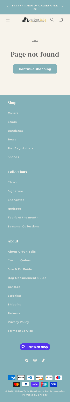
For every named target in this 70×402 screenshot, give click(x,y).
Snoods (13, 157)
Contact (14, 287)
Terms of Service (20, 331)
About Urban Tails (22, 251)
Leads (12, 122)
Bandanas (15, 130)
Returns (14, 313)
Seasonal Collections (23, 226)
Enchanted (16, 200)
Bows (12, 139)
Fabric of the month (23, 217)
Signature (15, 191)
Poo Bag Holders (20, 148)
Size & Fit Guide (20, 269)
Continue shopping (35, 69)
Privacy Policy (18, 322)
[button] (8, 19)
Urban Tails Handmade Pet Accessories (40, 391)
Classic (13, 182)
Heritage (14, 208)
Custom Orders (19, 260)
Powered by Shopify (35, 394)
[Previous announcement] (7, 7)
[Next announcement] (63, 7)
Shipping (15, 304)
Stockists (14, 295)
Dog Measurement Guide (27, 278)
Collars (13, 113)
